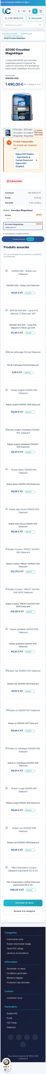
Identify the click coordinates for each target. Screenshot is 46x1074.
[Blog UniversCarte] (19, 1037)
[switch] (6, 1069)
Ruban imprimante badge (19, 944)
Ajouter (28, 293)
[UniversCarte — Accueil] (6, 11)
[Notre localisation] (29, 11)
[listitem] (23, 217)
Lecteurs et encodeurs (17, 953)
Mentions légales (15, 978)
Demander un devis (16, 968)
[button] (8, 133)
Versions (30, 239)
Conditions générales (17, 973)
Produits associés (19, 239)
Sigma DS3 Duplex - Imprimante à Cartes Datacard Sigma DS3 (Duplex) (25, 160)
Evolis (9, 1018)
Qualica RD (12, 1013)
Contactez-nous (14, 998)
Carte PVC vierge (15, 948)
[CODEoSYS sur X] (11, 1037)
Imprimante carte (15, 939)
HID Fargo (12, 1022)
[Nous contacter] (24, 11)
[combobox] (20, 25)
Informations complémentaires (17, 234)
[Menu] (41, 11)
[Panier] (34, 11)
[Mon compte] (18, 11)
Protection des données (18, 982)
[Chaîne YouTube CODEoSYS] (23, 1044)
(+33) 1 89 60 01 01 (15, 18)
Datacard (11, 1027)
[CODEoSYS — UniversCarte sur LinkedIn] (35, 1037)
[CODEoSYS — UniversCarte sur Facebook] (27, 1037)
